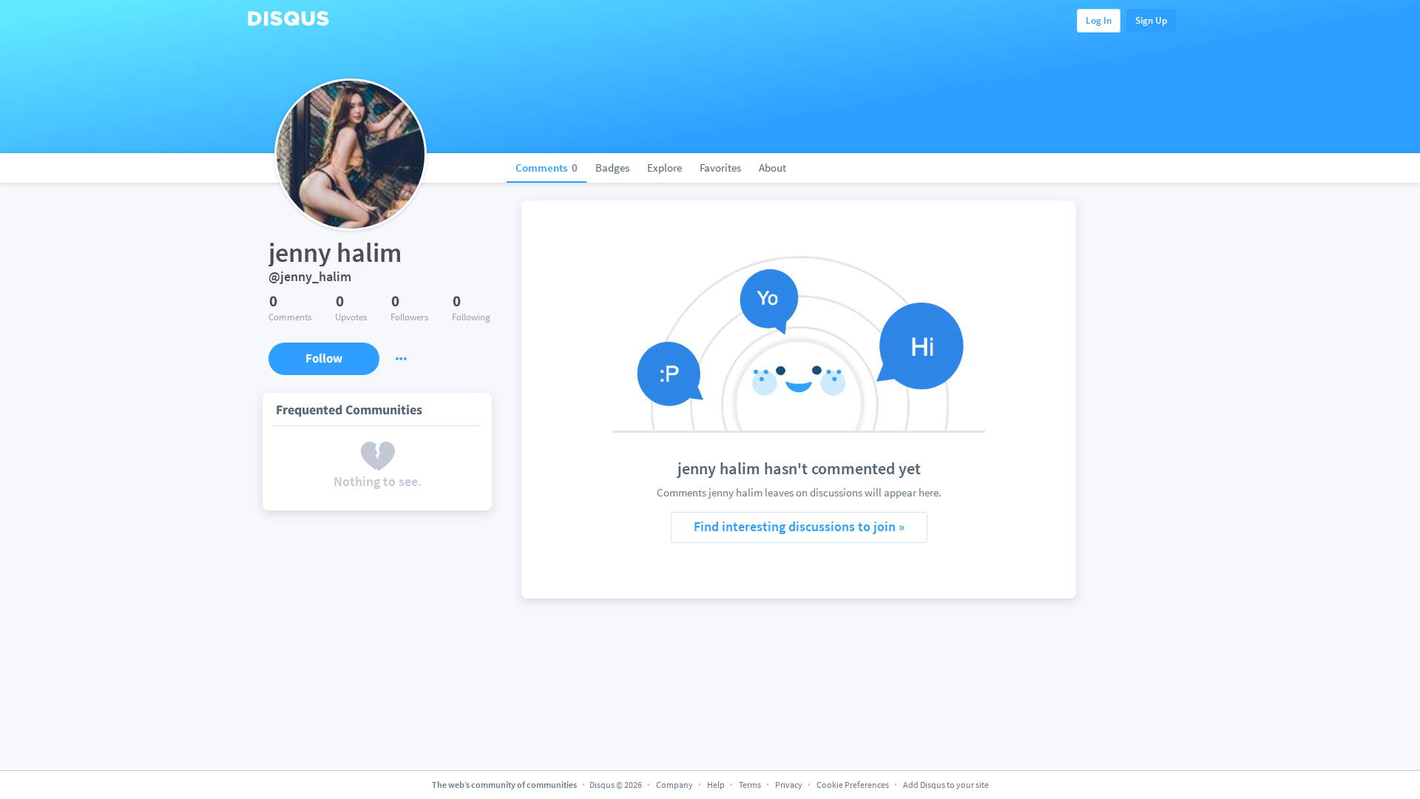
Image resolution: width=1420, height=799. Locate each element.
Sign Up (1151, 20)
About (772, 168)
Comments (546, 168)
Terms (750, 784)
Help (716, 784)
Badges (612, 168)
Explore (664, 168)
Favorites (720, 168)
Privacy (788, 784)
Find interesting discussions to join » (799, 526)
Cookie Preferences (853, 784)
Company (674, 784)
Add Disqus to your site (946, 784)
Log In (1099, 20)
